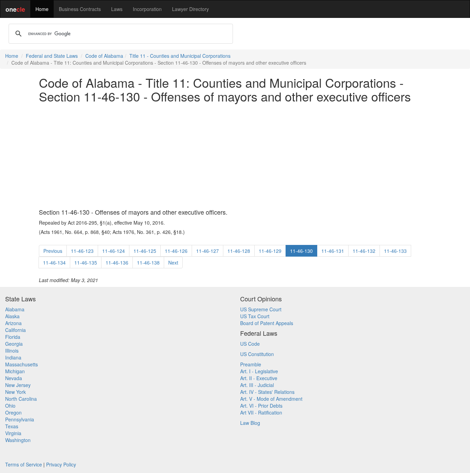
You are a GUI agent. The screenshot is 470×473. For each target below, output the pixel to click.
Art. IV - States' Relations (267, 391)
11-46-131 (332, 250)
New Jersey (18, 384)
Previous (52, 250)
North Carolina (21, 398)
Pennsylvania (19, 419)
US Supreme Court (260, 309)
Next (173, 262)
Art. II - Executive (258, 378)
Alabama (14, 309)
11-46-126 (176, 250)
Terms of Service (23, 464)
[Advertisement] (235, 156)
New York (15, 391)
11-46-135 (85, 262)
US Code (250, 343)
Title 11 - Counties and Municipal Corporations (180, 55)
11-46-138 (148, 262)
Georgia (14, 343)
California (15, 329)
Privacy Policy (61, 464)
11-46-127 (207, 250)
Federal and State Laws (52, 55)
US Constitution (257, 354)
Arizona (13, 323)
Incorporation (147, 9)
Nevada (13, 378)
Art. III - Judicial (257, 384)
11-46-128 (238, 250)
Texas (11, 426)
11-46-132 (364, 250)
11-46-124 (113, 250)
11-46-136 (117, 262)
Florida (12, 336)
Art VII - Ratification (261, 412)
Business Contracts (80, 9)
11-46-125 (144, 250)
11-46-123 (82, 250)
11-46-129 (270, 250)
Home (42, 9)
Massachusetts (21, 364)
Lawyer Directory (190, 9)
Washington (18, 440)
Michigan (15, 371)
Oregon (13, 412)
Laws (116, 9)
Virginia (13, 433)
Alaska (12, 316)
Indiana (13, 357)
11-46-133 (395, 250)
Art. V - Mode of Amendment (271, 398)
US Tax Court (254, 316)
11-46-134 (54, 262)
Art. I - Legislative (259, 371)
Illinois (12, 350)
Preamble (250, 364)
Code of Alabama (104, 55)
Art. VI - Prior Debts (261, 405)
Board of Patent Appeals (266, 323)
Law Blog (250, 422)
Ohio (10, 405)
